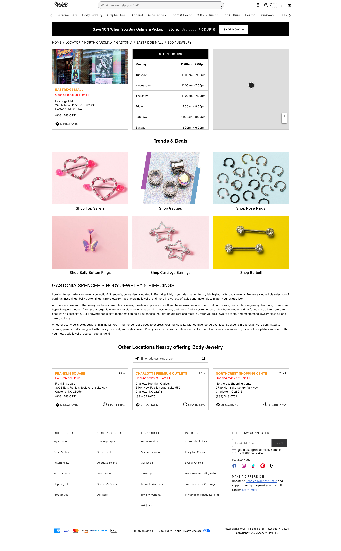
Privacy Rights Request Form (202, 494)
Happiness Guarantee (223, 329)
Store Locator (105, 452)
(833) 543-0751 (65, 115)
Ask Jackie (147, 462)
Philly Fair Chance (195, 452)
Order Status (61, 452)
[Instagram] (244, 466)
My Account (61, 441)
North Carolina (98, 42)
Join (279, 443)
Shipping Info (61, 484)
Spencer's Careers (107, 484)
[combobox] (161, 5)
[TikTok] (253, 466)
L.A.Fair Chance (194, 462)
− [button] (284, 121)
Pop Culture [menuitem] (231, 15)
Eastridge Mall (149, 42)
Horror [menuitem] (250, 15)
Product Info (61, 494)
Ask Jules (146, 505)
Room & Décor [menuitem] (181, 15)
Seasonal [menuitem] (286, 15)
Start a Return (62, 473)
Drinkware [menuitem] (267, 15)
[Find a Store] (257, 5)
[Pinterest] (262, 466)
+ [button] (284, 116)
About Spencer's (107, 462)
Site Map (146, 473)
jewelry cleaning (270, 313)
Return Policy (61, 462)
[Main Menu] (50, 5)
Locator (73, 42)
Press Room (104, 473)
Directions (69, 123)
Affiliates (102, 494)
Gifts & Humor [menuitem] (207, 15)
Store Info (116, 404)
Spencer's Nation (151, 452)
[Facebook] (234, 466)
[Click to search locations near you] (137, 358)
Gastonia (124, 42)
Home (57, 42)
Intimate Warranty (152, 484)
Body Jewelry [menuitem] (92, 15)
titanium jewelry (249, 305)
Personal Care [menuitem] (67, 15)
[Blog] (272, 466)
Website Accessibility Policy (201, 473)
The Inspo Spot (106, 441)
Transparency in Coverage (200, 484)
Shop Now (232, 29)
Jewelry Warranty (151, 494)
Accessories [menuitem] (157, 15)
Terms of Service (143, 530)
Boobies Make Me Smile (261, 481)
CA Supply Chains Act (197, 441)
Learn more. (250, 490)
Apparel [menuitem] (137, 15)
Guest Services (149, 441)
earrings (57, 298)
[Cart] (289, 5)
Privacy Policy (164, 530)
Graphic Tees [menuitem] (117, 15)
